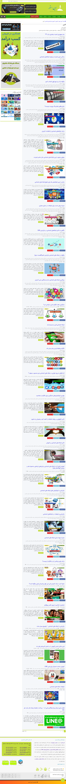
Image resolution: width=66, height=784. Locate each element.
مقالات (59, 16)
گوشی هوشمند (42, 87)
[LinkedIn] (15, 1)
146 (62, 212)
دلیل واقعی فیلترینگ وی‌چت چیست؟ (54, 106)
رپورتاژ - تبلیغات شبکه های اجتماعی (42, 161)
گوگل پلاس (29, 37)
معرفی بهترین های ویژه (33, 259)
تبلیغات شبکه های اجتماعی (55, 37)
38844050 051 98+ (23, 747)
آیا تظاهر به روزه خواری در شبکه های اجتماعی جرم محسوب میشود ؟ (46, 373)
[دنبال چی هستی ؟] (1, 1)
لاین (45, 37)
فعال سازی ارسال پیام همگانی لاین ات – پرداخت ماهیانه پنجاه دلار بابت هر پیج (44, 709)
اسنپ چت (45, 134)
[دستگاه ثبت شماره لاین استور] (13, 8)
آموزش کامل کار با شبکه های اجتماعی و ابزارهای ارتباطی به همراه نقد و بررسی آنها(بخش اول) (45, 467)
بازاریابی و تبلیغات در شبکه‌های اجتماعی (53, 514)
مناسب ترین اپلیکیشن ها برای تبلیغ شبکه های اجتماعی (49, 182)
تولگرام (56, 161)
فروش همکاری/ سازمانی (30, 6)
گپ (37, 62)
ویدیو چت (50, 110)
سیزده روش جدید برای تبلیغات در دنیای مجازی (51, 206)
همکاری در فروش (34, 16)
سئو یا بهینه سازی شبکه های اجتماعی (54, 538)
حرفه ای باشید (27, 84)
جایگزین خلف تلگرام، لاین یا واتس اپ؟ (53, 305)
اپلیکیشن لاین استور (32, 782)
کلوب (45, 87)
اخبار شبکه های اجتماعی (51, 60)
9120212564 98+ (9, 752)
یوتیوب (26, 37)
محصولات (54, 16)
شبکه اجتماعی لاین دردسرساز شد (55, 325)
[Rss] (17, 1)
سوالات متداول (48, 61)
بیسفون (33, 60)
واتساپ (60, 62)
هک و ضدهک (36, 37)
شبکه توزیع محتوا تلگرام (42, 61)
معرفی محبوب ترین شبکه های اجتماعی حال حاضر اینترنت (49, 157)
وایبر (58, 62)
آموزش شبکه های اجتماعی (50, 21)
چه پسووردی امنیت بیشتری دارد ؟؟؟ (54, 34)
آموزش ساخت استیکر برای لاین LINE (54, 667)
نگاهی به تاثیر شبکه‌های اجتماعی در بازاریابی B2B (51, 230)
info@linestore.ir (22, 754)
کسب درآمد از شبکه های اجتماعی (44, 62)
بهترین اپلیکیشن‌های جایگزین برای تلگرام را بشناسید (50, 396)
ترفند (36, 84)
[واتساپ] (10, 1)
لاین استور (60, 21)
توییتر (52, 61)
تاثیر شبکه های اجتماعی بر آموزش (55, 443)
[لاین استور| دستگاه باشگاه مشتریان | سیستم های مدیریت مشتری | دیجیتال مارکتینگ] (55, 8)
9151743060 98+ (23, 752)
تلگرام (50, 37)
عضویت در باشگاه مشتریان (30, 11)
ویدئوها (41, 16)
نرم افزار (40, 37)
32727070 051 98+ (9, 747)
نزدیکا (34, 284)
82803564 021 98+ (7, 754)
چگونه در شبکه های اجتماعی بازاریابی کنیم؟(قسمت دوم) (49, 255)
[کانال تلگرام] (11, 1)
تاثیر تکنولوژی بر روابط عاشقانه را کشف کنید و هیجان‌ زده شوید (47, 419)
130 (26, 471)
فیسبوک (36, 61)
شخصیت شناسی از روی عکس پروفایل (54, 605)
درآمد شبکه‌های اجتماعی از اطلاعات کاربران (53, 131)
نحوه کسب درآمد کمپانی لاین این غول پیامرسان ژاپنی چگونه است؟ (46, 584)
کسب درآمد (52, 62)
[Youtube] (14, 1)
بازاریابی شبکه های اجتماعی (38, 60)
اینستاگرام (61, 37)
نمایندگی (45, 16)
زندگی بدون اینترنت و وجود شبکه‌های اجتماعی (52, 57)
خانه (64, 21)
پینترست (55, 62)
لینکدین (43, 37)
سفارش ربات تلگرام (44, 135)
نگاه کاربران (45, 86)
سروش (48, 37)
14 (25, 376)
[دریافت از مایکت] (45, 769)
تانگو (28, 60)
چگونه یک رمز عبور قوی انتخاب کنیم (55, 82)
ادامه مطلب (41, 48)
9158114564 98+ (23, 751)
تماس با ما (28, 16)
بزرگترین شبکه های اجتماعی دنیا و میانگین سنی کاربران (49, 280)
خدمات (50, 16)
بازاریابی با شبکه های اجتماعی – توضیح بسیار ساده (50, 626)
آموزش (56, 21)
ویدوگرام (32, 86)
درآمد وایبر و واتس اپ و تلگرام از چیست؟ (53, 561)
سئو (47, 135)
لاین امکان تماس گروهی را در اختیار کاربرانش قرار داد (50, 646)
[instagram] (13, 1)
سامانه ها (63, 16)
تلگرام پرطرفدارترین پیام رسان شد (55, 348)
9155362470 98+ (9, 751)
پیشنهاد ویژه (28, 86)
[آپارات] (9, 1)
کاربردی (32, 37)
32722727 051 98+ (23, 749)
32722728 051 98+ (9, 749)
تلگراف (57, 61)
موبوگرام (63, 62)
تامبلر (30, 60)
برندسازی (28, 134)
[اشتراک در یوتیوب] (37, 769)
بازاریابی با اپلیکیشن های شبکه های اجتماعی (52, 491)
